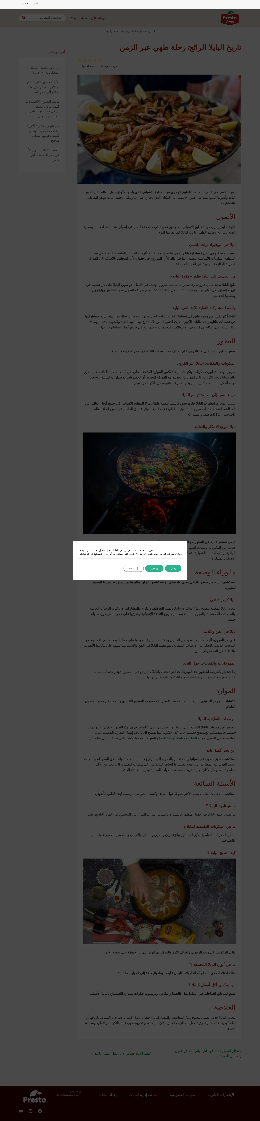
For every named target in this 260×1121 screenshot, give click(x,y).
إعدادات (133, 568)
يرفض (154, 568)
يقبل (173, 568)
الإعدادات (84, 553)
